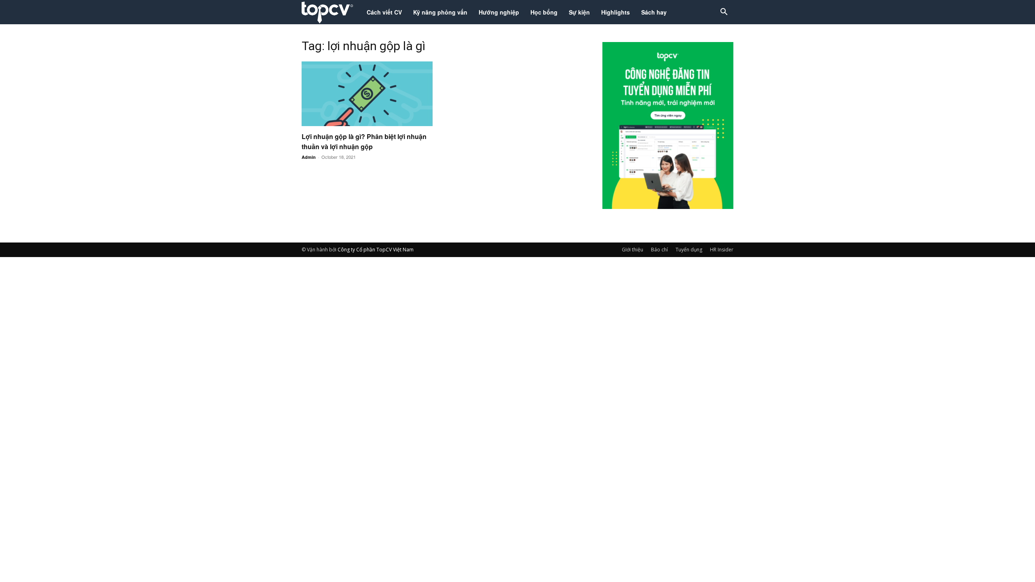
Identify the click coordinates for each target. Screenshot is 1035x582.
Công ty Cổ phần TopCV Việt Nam (376, 249)
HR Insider (721, 249)
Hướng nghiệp (499, 12)
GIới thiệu (632, 249)
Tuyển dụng (689, 249)
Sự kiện (579, 12)
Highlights (615, 12)
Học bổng (544, 12)
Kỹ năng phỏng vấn (440, 12)
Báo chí (659, 249)
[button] (723, 13)
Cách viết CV (384, 12)
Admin (309, 157)
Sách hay (654, 12)
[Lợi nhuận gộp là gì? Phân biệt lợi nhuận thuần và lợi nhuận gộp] (367, 93)
